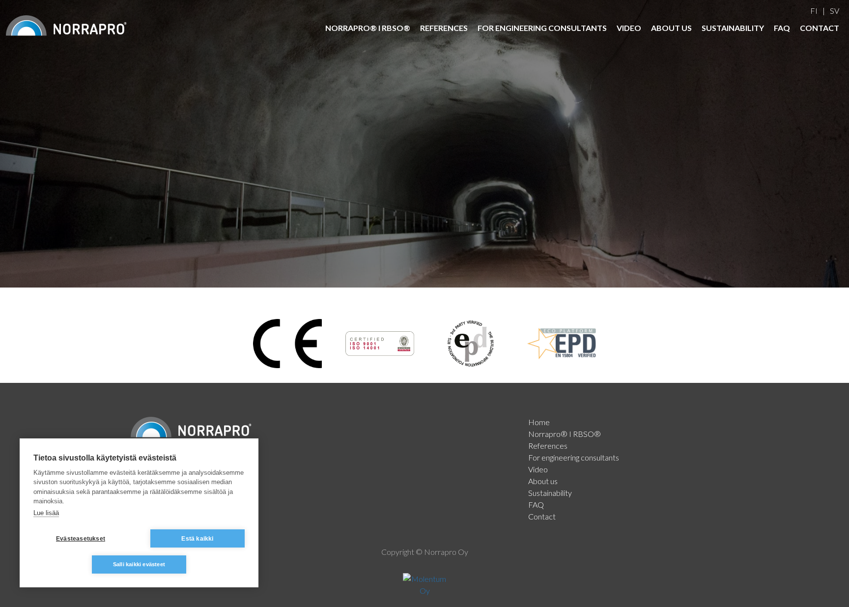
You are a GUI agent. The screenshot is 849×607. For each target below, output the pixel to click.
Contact (819, 27)
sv (834, 10)
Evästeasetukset (80, 538)
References (444, 27)
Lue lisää (46, 513)
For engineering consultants (542, 27)
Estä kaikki (197, 538)
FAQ (782, 27)
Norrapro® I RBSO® (367, 27)
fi (814, 10)
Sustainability (733, 27)
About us (671, 27)
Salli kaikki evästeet (139, 564)
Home (539, 422)
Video (629, 27)
